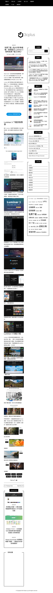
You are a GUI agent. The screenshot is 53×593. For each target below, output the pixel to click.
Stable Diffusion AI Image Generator (36, 155)
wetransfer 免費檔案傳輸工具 (35, 136)
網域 (32, 226)
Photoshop (19, 474)
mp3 (36, 201)
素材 (29, 226)
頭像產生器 (38, 232)
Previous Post (9, 485)
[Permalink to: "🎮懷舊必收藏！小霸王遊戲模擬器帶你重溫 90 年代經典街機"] (13, 498)
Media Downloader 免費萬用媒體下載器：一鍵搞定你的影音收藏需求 (13, 541)
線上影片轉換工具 (32, 143)
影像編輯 (43, 220)
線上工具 (26, 1)
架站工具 (13, 1)
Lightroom (8, 474)
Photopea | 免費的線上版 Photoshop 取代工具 (38, 80)
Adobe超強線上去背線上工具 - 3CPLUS (38, 69)
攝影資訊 (31, 172)
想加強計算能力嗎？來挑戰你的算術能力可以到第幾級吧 (40, 109)
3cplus (9, 54)
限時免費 (36, 229)
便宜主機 (37, 207)
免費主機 (39, 214)
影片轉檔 (40, 223)
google (30, 201)
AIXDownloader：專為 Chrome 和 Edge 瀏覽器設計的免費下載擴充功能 (40, 102)
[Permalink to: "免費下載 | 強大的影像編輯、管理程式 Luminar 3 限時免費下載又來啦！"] (14, 63)
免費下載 (8, 476)
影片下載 (32, 223)
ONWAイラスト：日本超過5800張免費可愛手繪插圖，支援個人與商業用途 (14, 530)
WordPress (31, 204)
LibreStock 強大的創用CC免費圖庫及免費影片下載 (40, 125)
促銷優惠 (32, 210)
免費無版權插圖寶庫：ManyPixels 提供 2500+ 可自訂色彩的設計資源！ (40, 121)
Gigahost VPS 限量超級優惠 (40, 96)
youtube (36, 204)
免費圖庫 (44, 214)
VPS (45, 201)
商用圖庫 (34, 220)
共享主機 (45, 217)
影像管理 (14, 476)
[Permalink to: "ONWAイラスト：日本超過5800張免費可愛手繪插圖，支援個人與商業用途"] (13, 520)
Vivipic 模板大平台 (33, 150)
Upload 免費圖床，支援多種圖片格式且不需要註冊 (37, 65)
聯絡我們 (18, 4)
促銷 (41, 207)
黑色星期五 (44, 232)
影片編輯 (36, 223)
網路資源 (14, 45)
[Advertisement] (26, 19)
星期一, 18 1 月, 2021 (16, 54)
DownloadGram (33, 64)
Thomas (31, 61)
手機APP (7, 1)
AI (29, 198)
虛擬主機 (43, 226)
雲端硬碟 (40, 229)
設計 (29, 229)
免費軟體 (40, 217)
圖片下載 (38, 220)
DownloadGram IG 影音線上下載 (36, 146)
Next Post (19, 485)
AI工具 (12, 4)
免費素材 (36, 217)
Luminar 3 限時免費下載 (14, 114)
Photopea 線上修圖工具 (34, 141)
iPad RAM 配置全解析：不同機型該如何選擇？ (40, 117)
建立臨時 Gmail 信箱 (33, 153)
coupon (35, 198)
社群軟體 (31, 182)
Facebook (45, 198)
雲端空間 (32, 232)
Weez (31, 74)
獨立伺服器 (45, 223)
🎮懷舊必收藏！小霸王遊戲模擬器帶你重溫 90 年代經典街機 (14, 508)
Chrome (31, 198)
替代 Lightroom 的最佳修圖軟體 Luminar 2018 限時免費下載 (40, 94)
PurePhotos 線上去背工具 (34, 148)
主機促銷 (41, 204)
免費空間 (31, 217)
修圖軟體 (37, 210)
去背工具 (30, 220)
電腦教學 (32, 1)
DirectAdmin (40, 198)
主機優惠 (32, 207)
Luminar (13, 474)
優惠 (41, 210)
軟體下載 (19, 476)
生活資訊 (19, 1)
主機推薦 (7, 4)
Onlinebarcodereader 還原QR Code (36, 138)
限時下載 (32, 229)
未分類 (30, 175)
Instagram (33, 201)
